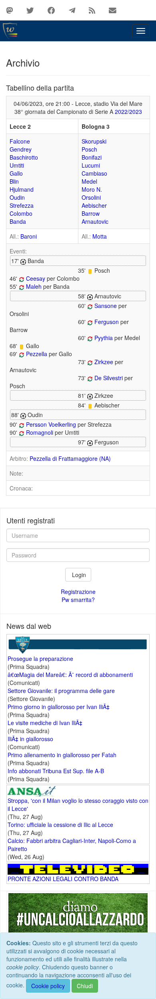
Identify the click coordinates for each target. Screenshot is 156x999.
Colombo (21, 213)
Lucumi (91, 165)
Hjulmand (22, 189)
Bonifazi (92, 157)
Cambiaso (94, 173)
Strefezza (22, 205)
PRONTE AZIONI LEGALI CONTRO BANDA (63, 879)
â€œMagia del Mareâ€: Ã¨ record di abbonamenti (70, 675)
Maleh (34, 286)
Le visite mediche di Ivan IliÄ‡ (45, 723)
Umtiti (17, 165)
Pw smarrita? (78, 600)
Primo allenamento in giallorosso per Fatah (62, 755)
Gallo (16, 173)
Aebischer (94, 205)
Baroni (28, 236)
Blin (14, 181)
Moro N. (92, 189)
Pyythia (103, 338)
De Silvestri (108, 378)
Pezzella (36, 354)
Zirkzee (103, 362)
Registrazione (78, 592)
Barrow (91, 213)
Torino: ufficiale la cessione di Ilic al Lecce (60, 825)
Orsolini (91, 197)
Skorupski (94, 141)
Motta (99, 236)
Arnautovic (95, 221)
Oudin (17, 197)
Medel (89, 181)
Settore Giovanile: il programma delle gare (61, 691)
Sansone (105, 306)
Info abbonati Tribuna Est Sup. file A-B (56, 771)
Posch (89, 149)
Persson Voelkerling (51, 424)
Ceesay (35, 278)
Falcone (20, 141)
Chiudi (85, 986)
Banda (18, 221)
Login (78, 575)
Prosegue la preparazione (40, 659)
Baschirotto (24, 157)
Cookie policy (48, 986)
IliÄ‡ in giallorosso (30, 739)
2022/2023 (128, 111)
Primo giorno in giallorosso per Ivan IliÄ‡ (59, 707)
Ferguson (106, 322)
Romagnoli (39, 432)
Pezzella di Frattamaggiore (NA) (70, 458)
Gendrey (21, 149)
